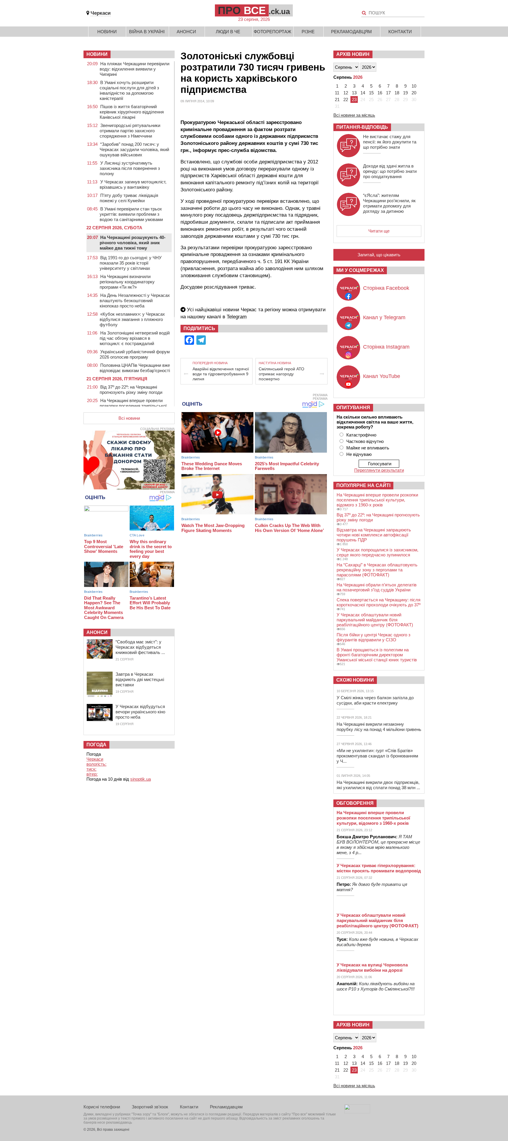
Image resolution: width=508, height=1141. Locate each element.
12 (345, 92)
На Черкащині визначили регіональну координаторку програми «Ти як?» (127, 282)
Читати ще (379, 230)
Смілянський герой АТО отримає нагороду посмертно (281, 374)
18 (397, 92)
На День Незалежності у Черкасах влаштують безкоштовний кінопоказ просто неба (135, 300)
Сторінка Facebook (386, 288)
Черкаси (101, 13)
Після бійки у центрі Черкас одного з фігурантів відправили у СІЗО (373, 637)
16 (379, 92)
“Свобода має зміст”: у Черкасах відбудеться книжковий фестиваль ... (140, 647)
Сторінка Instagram (386, 347)
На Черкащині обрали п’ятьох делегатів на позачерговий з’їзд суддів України (377, 587)
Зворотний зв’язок (150, 1106)
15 (371, 92)
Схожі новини (355, 679)
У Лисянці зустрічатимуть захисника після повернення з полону (130, 168)
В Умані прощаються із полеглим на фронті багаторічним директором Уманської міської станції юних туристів (377, 654)
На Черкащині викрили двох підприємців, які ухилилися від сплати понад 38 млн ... (378, 785)
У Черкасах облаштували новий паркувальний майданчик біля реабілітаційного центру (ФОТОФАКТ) (375, 619)
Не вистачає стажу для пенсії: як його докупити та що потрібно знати (389, 142)
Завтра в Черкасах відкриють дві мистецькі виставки (140, 679)
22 (345, 99)
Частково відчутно (365, 441)
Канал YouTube (381, 376)
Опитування (353, 407)
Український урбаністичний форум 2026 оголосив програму (135, 354)
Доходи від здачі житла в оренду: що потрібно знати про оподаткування (390, 171)
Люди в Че (228, 31)
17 (388, 92)
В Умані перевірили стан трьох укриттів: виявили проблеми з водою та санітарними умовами (131, 214)
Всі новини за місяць (354, 115)
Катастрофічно (361, 434)
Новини (107, 31)
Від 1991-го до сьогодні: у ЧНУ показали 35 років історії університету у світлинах (131, 263)
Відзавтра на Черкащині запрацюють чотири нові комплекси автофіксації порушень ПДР (374, 534)
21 (337, 99)
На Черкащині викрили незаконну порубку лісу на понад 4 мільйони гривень (379, 727)
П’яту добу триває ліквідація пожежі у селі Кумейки (129, 198)
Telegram (237, 316)
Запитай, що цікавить (378, 254)
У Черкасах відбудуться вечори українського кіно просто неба (140, 712)
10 (414, 85)
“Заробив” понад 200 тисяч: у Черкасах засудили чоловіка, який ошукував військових (134, 149)
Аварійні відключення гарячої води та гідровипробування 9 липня (221, 374)
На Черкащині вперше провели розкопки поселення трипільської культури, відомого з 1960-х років (133, 406)
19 (405, 92)
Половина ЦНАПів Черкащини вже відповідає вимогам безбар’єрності (135, 368)
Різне (308, 31)
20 (414, 92)
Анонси (186, 31)
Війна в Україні (147, 31)
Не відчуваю (359, 454)
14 (362, 92)
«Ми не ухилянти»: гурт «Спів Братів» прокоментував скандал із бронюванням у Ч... (377, 756)
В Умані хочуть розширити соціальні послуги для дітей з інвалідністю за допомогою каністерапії (129, 90)
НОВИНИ (97, 54)
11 (337, 92)
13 (354, 92)
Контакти (400, 31)
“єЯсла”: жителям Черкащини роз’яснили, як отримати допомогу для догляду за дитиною (389, 203)
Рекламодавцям (351, 31)
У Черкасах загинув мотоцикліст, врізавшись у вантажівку (133, 184)
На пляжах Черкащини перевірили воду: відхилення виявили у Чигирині (134, 69)
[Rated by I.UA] (357, 1111)
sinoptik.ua (140, 779)
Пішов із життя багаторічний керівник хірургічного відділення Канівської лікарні (132, 112)
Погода (96, 744)
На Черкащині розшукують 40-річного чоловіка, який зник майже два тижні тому (133, 242)
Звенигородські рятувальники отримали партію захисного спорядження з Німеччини (130, 130)
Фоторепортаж (272, 31)
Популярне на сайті (363, 485)
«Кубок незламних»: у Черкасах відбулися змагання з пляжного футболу (132, 319)
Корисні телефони (101, 1106)
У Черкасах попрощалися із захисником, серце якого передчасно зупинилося (377, 552)
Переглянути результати (379, 470)
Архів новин (353, 54)
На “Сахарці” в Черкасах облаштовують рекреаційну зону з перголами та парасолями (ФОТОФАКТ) (377, 569)
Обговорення (355, 803)
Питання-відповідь (362, 127)
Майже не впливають (367, 447)
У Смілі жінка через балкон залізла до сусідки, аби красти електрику (375, 700)
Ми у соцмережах (360, 270)
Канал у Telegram (384, 317)
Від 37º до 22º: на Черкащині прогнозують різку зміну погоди (131, 389)
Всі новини (129, 418)
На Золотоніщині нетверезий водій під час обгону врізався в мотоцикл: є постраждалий (135, 338)
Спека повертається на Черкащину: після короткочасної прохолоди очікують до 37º (378, 602)
